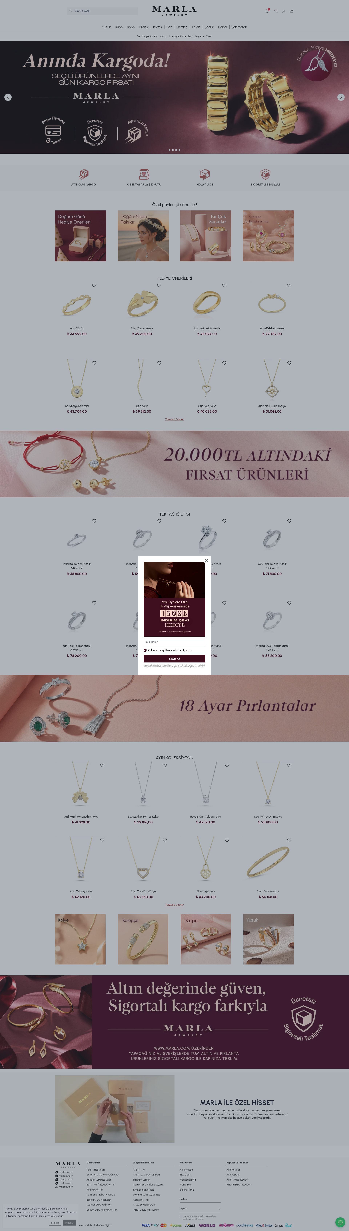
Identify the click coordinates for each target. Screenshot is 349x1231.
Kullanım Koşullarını (160, 650)
